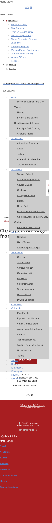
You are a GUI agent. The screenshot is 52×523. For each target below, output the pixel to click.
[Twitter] (28, 8)
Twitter (15, 375)
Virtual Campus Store (21, 35)
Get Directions (26, 430)
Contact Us (16, 305)
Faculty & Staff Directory (29, 128)
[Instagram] (30, 8)
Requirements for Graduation (31, 211)
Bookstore (22, 278)
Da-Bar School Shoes (21, 54)
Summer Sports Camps (28, 248)
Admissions (17, 138)
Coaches (21, 237)
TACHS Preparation (27, 165)
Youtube (15, 379)
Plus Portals (16, 28)
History (20, 112)
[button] (6, 14)
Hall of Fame (23, 242)
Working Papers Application (24, 50)
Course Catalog (24, 185)
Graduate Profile (25, 134)
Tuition (20, 154)
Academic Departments (28, 179)
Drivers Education (26, 300)
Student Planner (25, 284)
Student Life (17, 252)
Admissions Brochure (27, 143)
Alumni (12, 65)
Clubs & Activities (25, 273)
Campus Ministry (25, 268)
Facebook (15, 368)
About (14, 97)
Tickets (14, 61)
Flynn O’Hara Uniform (21, 32)
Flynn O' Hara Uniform (28, 318)
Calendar (15, 43)
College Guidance (26, 195)
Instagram (15, 371)
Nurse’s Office (17, 57)
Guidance (22, 190)
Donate (12, 69)
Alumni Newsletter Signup (23, 39)
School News (23, 262)
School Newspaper (26, 289)
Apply (20, 149)
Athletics (15, 232)
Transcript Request (20, 46)
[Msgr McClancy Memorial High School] (7, 80)
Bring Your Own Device (28, 227)
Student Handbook (9, 487)
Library (20, 201)
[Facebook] (26, 7)
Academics (16, 169)
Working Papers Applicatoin (30, 345)
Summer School (18, 24)
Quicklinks (12, 21)
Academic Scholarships (28, 159)
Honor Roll (22, 206)
